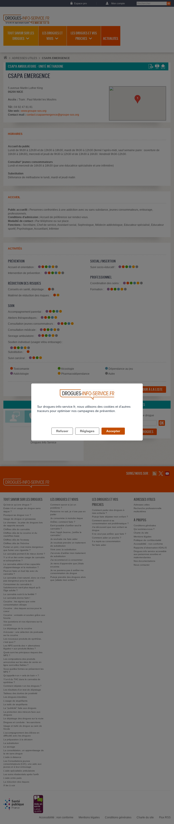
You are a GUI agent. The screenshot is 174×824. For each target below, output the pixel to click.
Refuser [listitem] (62, 431)
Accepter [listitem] (113, 431)
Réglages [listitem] (87, 431)
